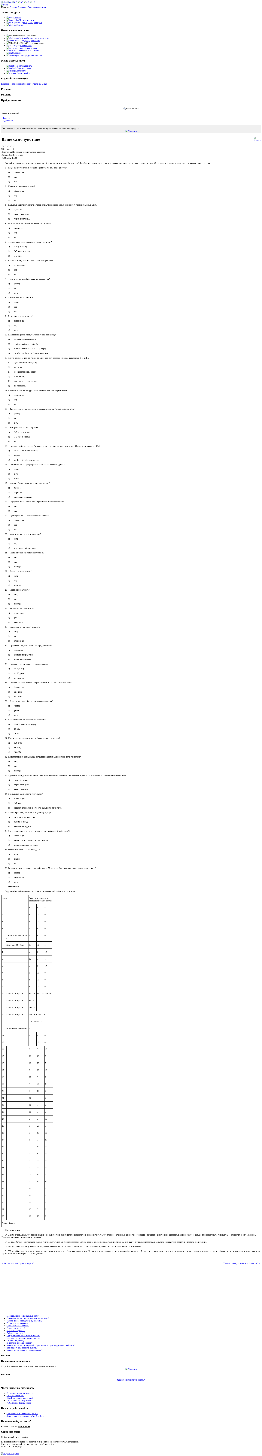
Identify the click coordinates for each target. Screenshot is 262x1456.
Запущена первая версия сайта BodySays (25, 1416)
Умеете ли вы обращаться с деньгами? (24, 1321)
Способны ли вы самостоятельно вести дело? (28, 1318)
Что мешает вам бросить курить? (22, 1348)
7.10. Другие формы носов (19, 1403)
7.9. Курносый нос (15, 1395)
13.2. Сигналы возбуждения (19, 1400)
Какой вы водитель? (16, 1330)
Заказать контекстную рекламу (131, 1380)
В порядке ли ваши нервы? (19, 1343)
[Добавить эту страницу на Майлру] (26, 2)
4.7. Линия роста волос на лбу (20, 1398)
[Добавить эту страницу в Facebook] (14, 2)
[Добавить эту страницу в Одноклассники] (20, 2)
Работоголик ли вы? (16, 1333)
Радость (6, 118)
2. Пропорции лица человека (20, 1393)
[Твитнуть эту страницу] (9, 2)
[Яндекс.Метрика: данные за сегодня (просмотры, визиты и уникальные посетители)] (10, 1453)
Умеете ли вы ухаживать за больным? (24, 1350)
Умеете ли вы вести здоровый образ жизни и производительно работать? (41, 1345)
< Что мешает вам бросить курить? (18, 1263)
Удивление (8, 121)
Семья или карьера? (16, 1328)
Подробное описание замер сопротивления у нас (24, 84)
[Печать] (257, 140)
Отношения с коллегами (18, 1325)
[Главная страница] (4, 5)
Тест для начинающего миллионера (23, 1338)
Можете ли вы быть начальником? (22, 1316)
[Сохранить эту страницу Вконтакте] (4, 2)
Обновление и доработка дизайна (22, 1413)
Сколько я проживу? (16, 1340)
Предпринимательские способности (23, 1335)
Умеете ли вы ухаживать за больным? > (241, 1263)
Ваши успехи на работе (17, 1323)
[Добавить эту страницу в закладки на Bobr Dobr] (32, 2)
